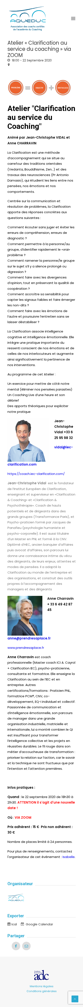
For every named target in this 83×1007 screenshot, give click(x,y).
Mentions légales (41, 986)
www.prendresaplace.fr (25, 647)
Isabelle (69, 857)
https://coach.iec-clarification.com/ (36, 474)
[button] (73, 18)
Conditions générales (42, 991)
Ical (14, 924)
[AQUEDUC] (41, 18)
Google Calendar (39, 924)
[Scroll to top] (75, 998)
